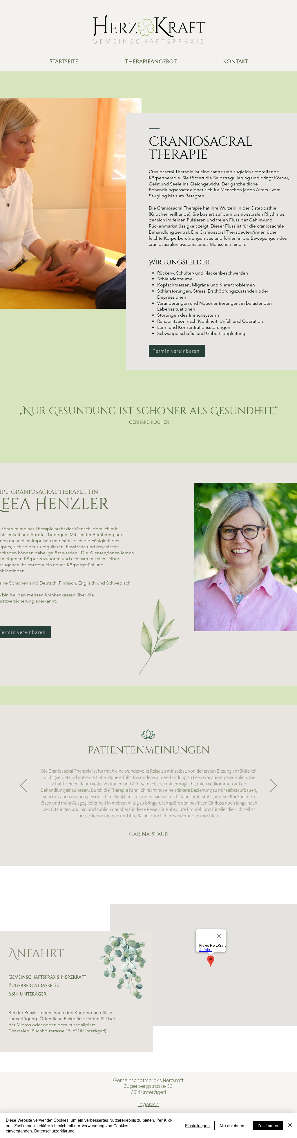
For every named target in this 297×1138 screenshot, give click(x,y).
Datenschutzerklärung (54, 1131)
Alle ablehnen (231, 1125)
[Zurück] (23, 786)
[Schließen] (290, 1125)
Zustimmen (268, 1125)
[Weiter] (273, 786)
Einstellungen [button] (197, 1125)
